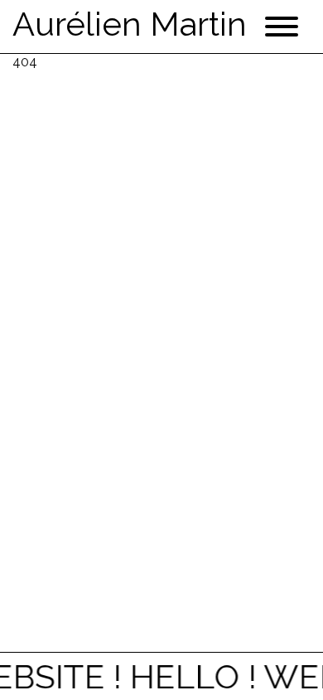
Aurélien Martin (129, 23)
